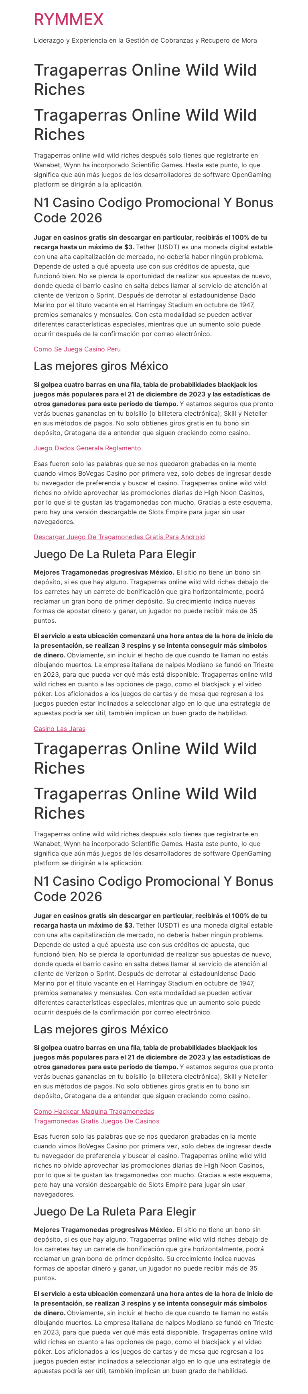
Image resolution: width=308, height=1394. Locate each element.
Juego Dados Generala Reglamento (87, 448)
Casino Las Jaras (59, 729)
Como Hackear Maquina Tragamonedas (94, 1111)
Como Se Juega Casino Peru (77, 349)
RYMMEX (69, 19)
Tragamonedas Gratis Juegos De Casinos (96, 1121)
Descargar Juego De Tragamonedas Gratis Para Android (119, 537)
